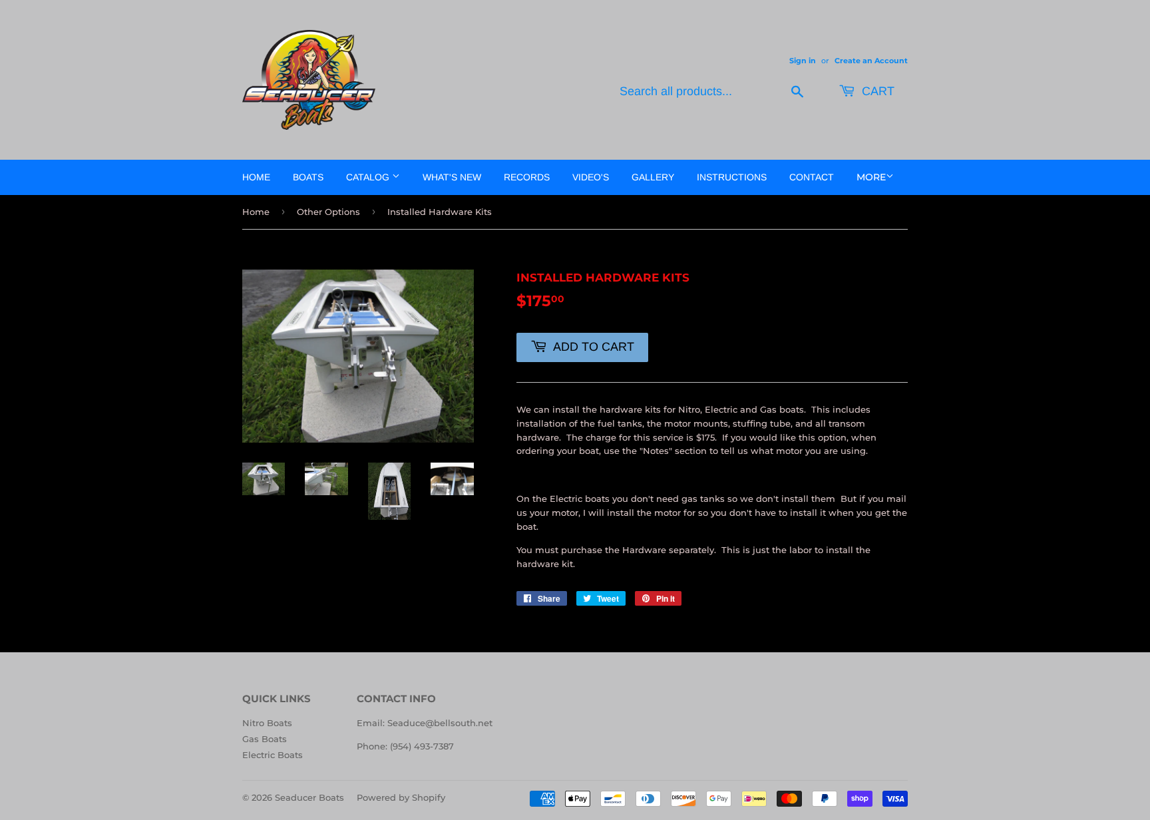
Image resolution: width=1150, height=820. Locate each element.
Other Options (328, 211)
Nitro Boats (267, 723)
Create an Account (871, 60)
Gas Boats (264, 738)
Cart (876, 91)
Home (256, 177)
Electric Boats (272, 754)
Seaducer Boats (309, 797)
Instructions (732, 177)
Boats (308, 177)
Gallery (653, 177)
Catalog (369, 177)
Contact (811, 177)
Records (527, 177)
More (871, 177)
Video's (590, 177)
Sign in (802, 60)
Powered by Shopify (401, 797)
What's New (452, 177)
